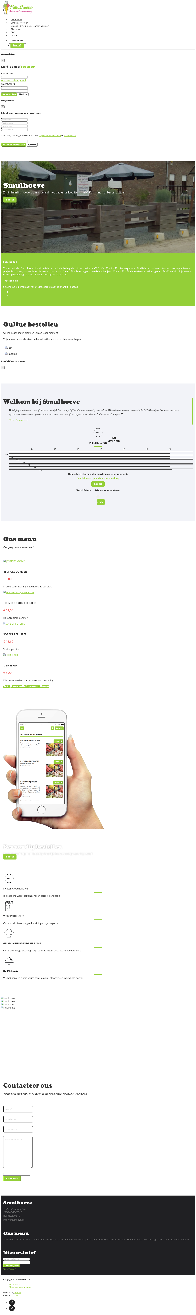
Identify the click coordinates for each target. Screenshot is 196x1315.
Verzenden (12, 1178)
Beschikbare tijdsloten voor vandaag (98, 478)
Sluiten (23, 94)
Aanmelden (18, 40)
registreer (28, 67)
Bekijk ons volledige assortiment (26, 686)
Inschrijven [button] (11, 1265)
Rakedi (17, 1292)
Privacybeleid (70, 135)
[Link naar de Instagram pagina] (12, 1308)
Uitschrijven (9, 1269)
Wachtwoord (8, 83)
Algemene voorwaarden (50, 135)
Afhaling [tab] (101, 502)
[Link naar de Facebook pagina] (12, 1302)
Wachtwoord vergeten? (13, 80)
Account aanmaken (13, 144)
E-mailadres (7, 73)
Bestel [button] (17, 45)
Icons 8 (15, 1295)
